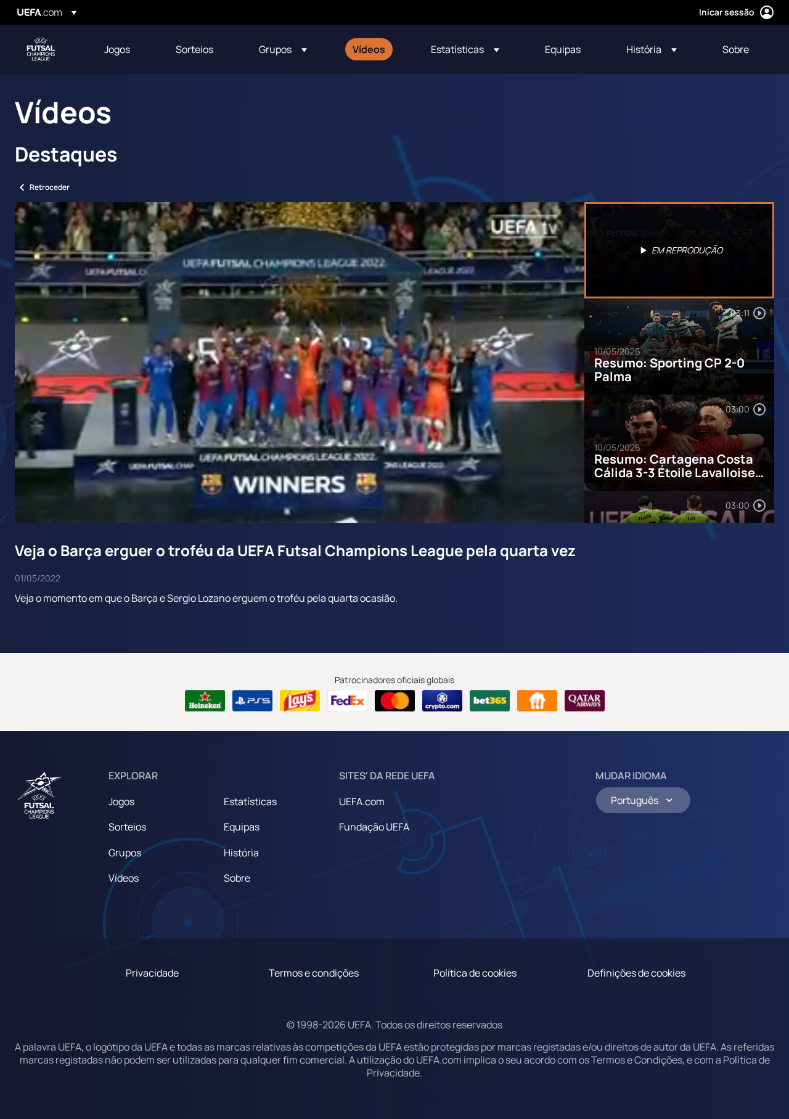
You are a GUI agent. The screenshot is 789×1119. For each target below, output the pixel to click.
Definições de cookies (636, 973)
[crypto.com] (442, 701)
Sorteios (127, 827)
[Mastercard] (395, 701)
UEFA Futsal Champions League (41, 49)
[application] (299, 362)
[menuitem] (124, 49)
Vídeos (123, 878)
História (241, 852)
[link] (117, 49)
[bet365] (490, 701)
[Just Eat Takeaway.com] (537, 701)
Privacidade (152, 973)
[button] (283, 49)
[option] (679, 250)
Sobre (237, 878)
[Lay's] (300, 701)
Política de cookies (475, 973)
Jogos (121, 801)
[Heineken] (205, 701)
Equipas (242, 827)
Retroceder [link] (50, 187)
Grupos (124, 852)
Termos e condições (314, 973)
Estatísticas (250, 801)
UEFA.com (362, 801)
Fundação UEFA (374, 827)
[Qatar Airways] (585, 701)
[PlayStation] (252, 701)
